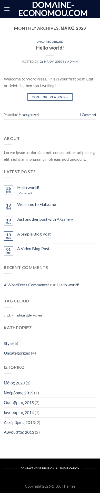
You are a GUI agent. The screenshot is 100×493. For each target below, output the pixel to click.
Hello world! (50, 48)
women (37, 315)
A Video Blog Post (33, 248)
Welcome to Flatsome (36, 204)
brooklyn (9, 315)
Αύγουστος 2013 (19, 432)
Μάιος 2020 (14, 382)
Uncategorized (50, 41)
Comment (87, 115)
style (29, 315)
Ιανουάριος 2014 (19, 412)
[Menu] (7, 9)
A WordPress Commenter (26, 284)
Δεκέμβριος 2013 (19, 422)
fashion (20, 315)
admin (72, 61)
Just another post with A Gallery (45, 219)
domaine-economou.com (53, 9)
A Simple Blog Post (34, 233)
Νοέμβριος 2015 (18, 392)
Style (8, 343)
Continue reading (50, 97)
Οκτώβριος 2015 (19, 402)
